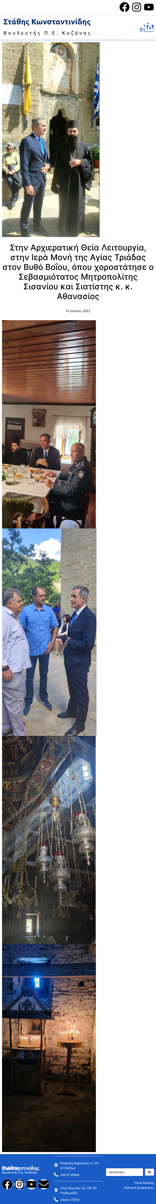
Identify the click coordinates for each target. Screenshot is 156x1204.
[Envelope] (44, 1184)
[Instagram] (137, 7)
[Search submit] (149, 1172)
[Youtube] (149, 7)
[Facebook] (124, 7)
